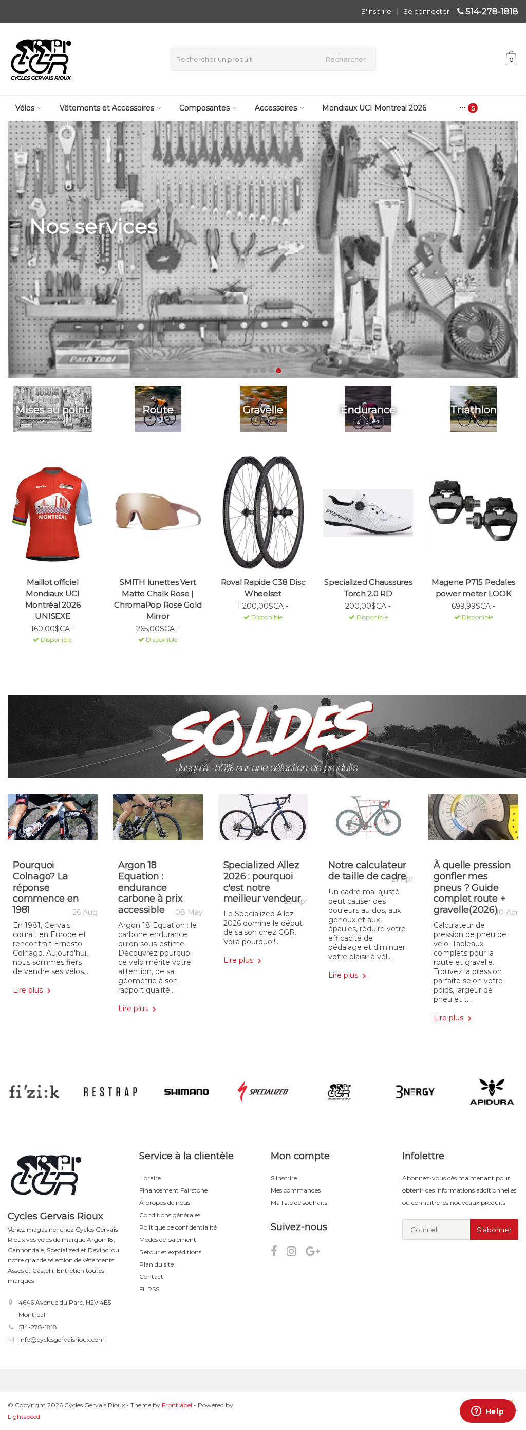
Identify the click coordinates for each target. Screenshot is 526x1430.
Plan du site (156, 1264)
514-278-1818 (492, 11)
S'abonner (494, 1229)
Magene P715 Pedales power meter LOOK (473, 587)
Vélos (24, 108)
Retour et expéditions (170, 1252)
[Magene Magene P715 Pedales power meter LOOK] (473, 513)
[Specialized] (262, 1092)
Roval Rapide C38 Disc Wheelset (263, 587)
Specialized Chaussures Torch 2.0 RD (368, 587)
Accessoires (276, 108)
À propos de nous (164, 1202)
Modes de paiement (167, 1239)
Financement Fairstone (173, 1190)
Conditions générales (169, 1215)
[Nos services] (263, 249)
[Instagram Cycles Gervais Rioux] (296, 1253)
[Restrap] (110, 1092)
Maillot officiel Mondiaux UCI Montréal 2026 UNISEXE (53, 599)
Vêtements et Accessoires (107, 108)
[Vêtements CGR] (339, 1092)
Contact (151, 1276)
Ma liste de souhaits (299, 1202)
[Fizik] (34, 1092)
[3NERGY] (415, 1092)
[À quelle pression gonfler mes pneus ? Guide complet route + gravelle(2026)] (473, 821)
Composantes (204, 108)
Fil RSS (149, 1289)
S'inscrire (376, 11)
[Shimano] (186, 1092)
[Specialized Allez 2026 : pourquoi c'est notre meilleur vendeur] (263, 821)
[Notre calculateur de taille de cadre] (368, 821)
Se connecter (426, 11)
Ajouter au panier (48, 653)
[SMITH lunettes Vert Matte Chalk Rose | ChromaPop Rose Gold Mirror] (158, 513)
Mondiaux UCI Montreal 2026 (374, 108)
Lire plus (29, 990)
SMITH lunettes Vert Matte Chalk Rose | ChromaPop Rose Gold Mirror (157, 599)
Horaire (150, 1178)
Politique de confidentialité (178, 1227)
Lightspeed (24, 1416)
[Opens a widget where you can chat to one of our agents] (487, 1412)
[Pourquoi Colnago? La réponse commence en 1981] (53, 821)
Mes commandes (296, 1190)
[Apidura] (491, 1092)
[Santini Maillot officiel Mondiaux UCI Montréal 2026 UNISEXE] (53, 513)
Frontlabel (177, 1405)
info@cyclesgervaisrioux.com (62, 1339)
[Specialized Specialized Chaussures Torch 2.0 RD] (368, 513)
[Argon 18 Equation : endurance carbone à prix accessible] (158, 821)
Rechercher (346, 59)
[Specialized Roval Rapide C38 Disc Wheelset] (263, 513)
